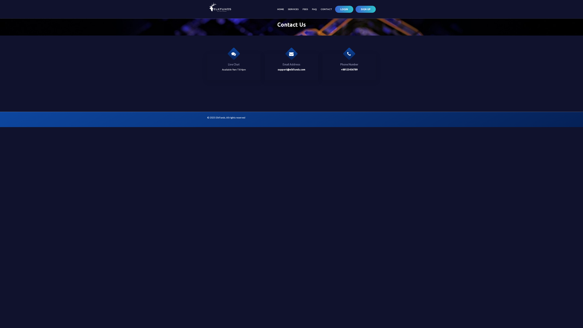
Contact (326, 9)
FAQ (314, 9)
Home (280, 9)
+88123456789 (349, 69)
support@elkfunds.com (291, 69)
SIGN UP (365, 9)
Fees (305, 9)
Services (293, 9)
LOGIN (344, 9)
